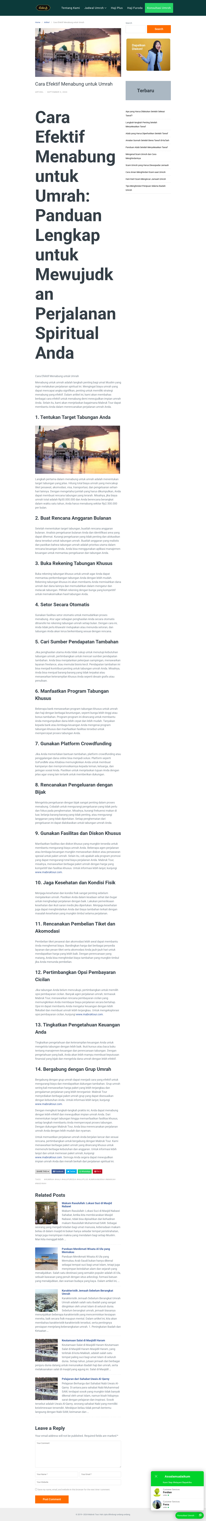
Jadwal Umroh (94, 7)
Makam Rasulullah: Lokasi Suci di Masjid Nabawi (87, 1205)
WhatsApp (85, 1171)
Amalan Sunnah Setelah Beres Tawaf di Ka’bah (147, 140)
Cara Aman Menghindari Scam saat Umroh (146, 172)
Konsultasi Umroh (159, 7)
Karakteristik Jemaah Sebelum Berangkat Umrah (87, 1292)
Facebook (59, 1171)
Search (129, 23)
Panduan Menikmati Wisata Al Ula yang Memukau (86, 1250)
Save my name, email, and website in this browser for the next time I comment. (74, 1489)
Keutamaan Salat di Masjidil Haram (83, 1340)
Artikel (46, 22)
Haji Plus (117, 7)
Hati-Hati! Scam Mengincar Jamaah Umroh (146, 179)
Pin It (98, 1171)
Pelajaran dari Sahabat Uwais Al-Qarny (86, 1378)
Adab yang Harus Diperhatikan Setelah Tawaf (147, 133)
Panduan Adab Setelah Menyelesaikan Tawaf (147, 147)
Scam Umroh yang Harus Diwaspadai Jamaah (147, 165)
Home (37, 22)
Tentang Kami (70, 7)
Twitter (72, 1171)
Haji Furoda (135, 7)
